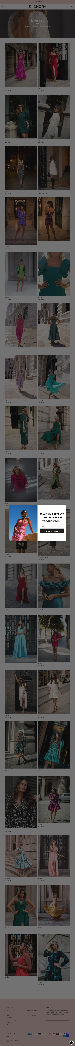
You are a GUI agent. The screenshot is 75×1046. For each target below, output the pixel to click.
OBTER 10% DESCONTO (52, 531)
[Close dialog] (64, 506)
